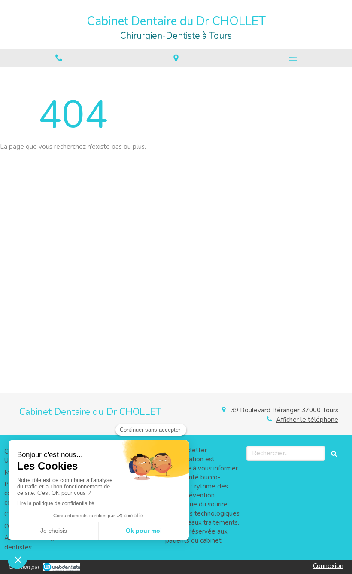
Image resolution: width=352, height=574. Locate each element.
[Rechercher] (334, 453)
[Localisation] (175, 58)
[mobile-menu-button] (293, 57)
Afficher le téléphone (307, 419)
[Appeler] (58, 58)
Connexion (328, 566)
